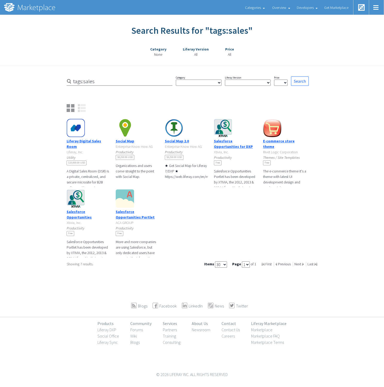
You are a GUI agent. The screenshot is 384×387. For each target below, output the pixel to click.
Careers (228, 336)
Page (237, 264)
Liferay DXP (106, 329)
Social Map (125, 141)
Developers (305, 7)
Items (209, 264)
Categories (253, 7)
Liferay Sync (107, 342)
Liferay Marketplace (269, 323)
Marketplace (261, 329)
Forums (136, 329)
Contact (229, 323)
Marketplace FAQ (265, 336)
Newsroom (201, 329)
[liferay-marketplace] (30, 7)
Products (105, 323)
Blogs (135, 342)
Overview (279, 7)
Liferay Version (233, 77)
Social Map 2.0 (177, 141)
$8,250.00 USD (125, 157)
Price (276, 77)
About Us (200, 323)
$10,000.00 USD (76, 162)
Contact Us (231, 329)
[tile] (70, 108)
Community (141, 323)
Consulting (172, 342)
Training (169, 336)
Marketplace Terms (267, 342)
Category (180, 77)
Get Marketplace (336, 7)
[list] (82, 108)
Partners (170, 329)
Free (218, 162)
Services (170, 323)
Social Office (108, 336)
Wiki (133, 336)
